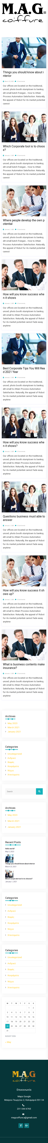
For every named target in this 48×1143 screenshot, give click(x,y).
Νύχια (11, 770)
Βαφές (11, 762)
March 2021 (14, 727)
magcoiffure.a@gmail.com (24, 1117)
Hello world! (10, 849)
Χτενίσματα (13, 774)
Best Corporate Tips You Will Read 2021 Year (24, 370)
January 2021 (14, 731)
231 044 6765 (24, 1108)
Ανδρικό (12, 758)
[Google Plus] (26, 1125)
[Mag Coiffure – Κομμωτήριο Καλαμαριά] (22, 12)
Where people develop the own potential (24, 222)
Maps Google (24, 1096)
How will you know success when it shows (23, 296)
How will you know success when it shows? (23, 444)
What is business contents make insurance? (24, 666)
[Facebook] (21, 1125)
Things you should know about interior (23, 74)
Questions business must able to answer (24, 518)
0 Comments (21, 81)
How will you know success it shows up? (23, 592)
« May (8, 1042)
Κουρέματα (13, 766)
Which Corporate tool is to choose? (24, 148)
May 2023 (12, 723)
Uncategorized (15, 753)
